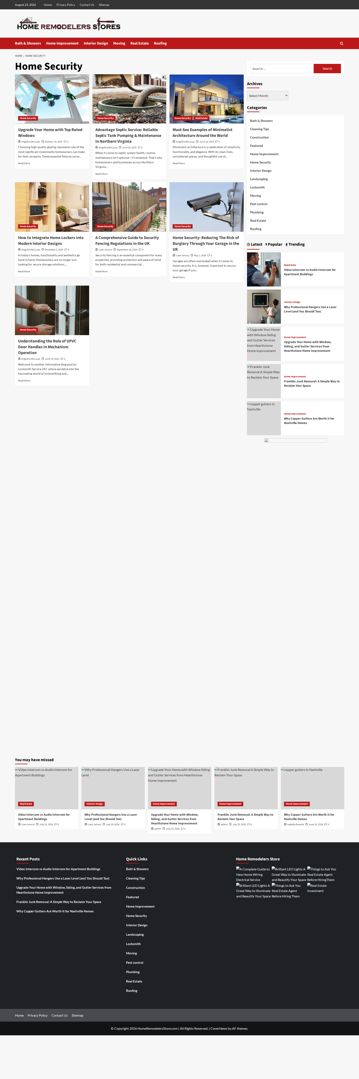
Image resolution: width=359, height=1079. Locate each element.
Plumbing (257, 212)
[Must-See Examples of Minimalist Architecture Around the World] (207, 99)
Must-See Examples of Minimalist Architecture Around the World (202, 133)
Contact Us (87, 4)
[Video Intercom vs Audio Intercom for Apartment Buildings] (264, 269)
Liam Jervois (105, 249)
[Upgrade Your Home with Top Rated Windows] (52, 99)
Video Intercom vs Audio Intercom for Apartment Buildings (310, 272)
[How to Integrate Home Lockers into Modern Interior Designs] (52, 207)
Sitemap (104, 4)
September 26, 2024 (127, 249)
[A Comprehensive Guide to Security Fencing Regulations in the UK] (129, 207)
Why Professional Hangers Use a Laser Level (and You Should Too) (310, 309)
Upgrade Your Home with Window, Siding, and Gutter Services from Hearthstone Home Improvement (307, 346)
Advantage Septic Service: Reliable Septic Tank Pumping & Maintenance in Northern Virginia (128, 135)
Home (48, 4)
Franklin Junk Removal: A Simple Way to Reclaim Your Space (58, 902)
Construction (259, 137)
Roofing (160, 43)
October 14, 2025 (53, 142)
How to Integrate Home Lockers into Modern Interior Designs (51, 241)
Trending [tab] (296, 244)
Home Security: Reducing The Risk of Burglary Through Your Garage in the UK (206, 243)
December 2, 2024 (54, 249)
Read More (24, 163)
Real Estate (139, 43)
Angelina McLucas (30, 142)
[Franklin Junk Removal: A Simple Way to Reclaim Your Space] (264, 371)
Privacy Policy (66, 4)
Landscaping (259, 179)
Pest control (258, 204)
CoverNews (218, 1028)
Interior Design (96, 43)
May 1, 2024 (200, 255)
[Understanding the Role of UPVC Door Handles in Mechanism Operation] (52, 310)
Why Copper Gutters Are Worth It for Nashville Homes (55, 911)
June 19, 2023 (52, 359)
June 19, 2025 (129, 147)
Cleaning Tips (259, 129)
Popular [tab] (274, 244)
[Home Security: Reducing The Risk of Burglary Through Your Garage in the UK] (207, 207)
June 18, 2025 (206, 142)
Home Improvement (62, 43)
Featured (256, 145)
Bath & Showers (28, 43)
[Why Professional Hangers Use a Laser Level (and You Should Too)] (264, 306)
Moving (119, 43)
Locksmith (257, 187)
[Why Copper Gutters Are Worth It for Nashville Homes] (264, 406)
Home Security (28, 118)
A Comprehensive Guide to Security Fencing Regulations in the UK (127, 241)
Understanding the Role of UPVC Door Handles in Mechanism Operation (47, 347)
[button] (341, 43)
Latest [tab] (256, 244)
